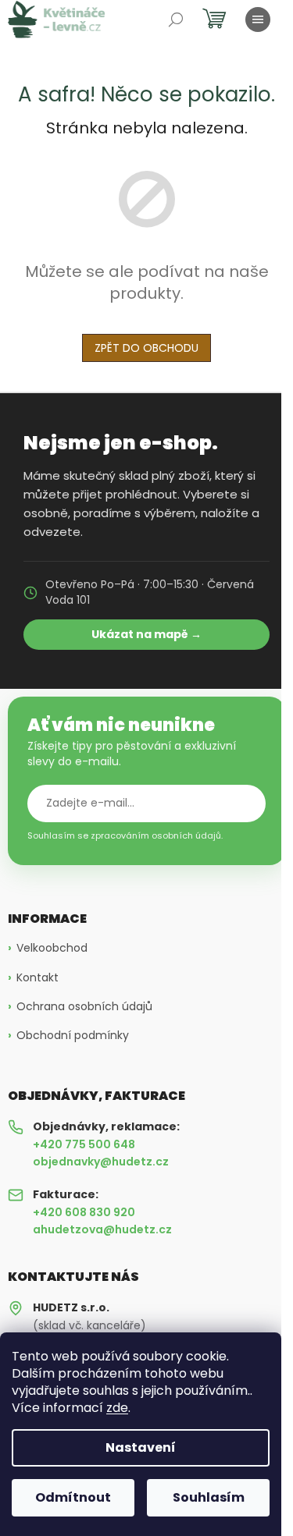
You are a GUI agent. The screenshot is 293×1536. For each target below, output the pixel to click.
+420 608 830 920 (84, 1212)
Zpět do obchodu (146, 348)
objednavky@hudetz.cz (101, 1161)
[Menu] (257, 19)
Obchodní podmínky (72, 1035)
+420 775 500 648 (84, 1144)
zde (117, 1408)
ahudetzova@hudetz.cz (102, 1229)
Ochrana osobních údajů (84, 1006)
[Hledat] (175, 19)
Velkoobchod (52, 948)
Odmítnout (73, 1497)
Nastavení (140, 1447)
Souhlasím (209, 1497)
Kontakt (37, 977)
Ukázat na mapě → (146, 634)
